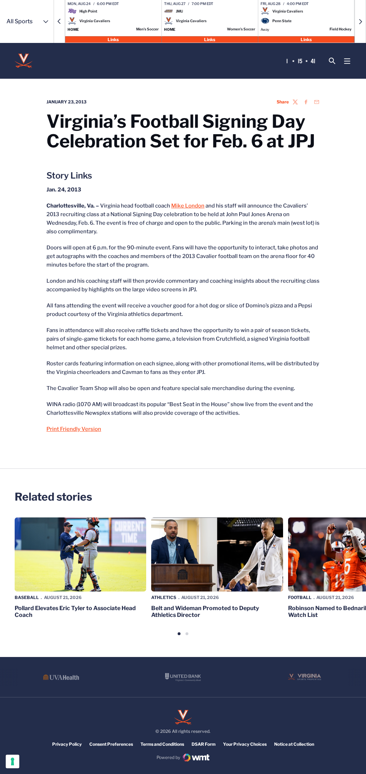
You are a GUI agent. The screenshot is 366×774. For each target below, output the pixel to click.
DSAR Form (204, 744)
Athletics (163, 597)
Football (300, 597)
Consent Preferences (111, 744)
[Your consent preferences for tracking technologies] (12, 761)
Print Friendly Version (73, 429)
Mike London (187, 206)
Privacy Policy (67, 744)
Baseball (27, 597)
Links (113, 39)
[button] (59, 21)
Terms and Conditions (162, 744)
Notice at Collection (294, 744)
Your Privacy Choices (245, 744)
